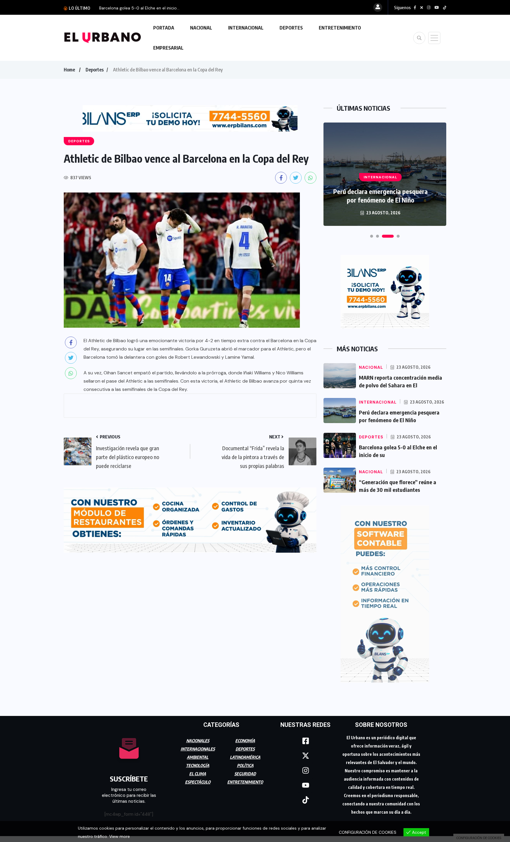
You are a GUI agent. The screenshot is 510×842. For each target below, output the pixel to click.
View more (119, 836)
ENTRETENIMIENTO (340, 28)
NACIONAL (201, 28)
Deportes (95, 70)
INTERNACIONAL (246, 28)
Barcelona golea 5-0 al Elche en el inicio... (139, 8)
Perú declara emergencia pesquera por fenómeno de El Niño (380, 195)
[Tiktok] (305, 800)
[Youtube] (305, 785)
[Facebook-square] (305, 741)
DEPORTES (291, 28)
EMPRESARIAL (168, 48)
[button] (371, 236)
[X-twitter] (305, 755)
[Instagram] (305, 770)
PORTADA (163, 28)
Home (69, 70)
